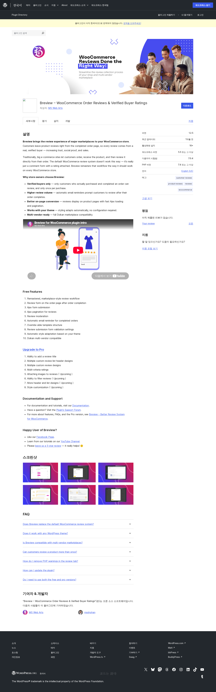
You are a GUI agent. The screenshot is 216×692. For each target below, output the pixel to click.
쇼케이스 (55, 643)
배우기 (93, 643)
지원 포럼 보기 (150, 248)
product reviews (175, 184)
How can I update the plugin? (39, 570)
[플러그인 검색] (43, 33)
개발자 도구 (95, 652)
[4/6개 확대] (54, 488)
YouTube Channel (70, 441)
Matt (171, 647)
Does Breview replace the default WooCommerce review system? (58, 524)
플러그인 (55, 652)
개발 (67, 120)
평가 (44, 120)
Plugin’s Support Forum (68, 409)
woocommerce (185, 190)
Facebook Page (45, 436)
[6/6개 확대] (129, 488)
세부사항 (30, 120)
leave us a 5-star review (48, 445)
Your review (148, 223)
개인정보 (16, 657)
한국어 (43, 673)
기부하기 (134, 652)
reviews (188, 184)
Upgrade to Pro (33, 349)
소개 (14, 643)
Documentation (80, 405)
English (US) (187, 171)
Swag (133, 657)
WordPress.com (177, 643)
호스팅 (15, 652)
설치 (56, 120)
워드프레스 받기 (202, 5)
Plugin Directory (19, 15)
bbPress (173, 652)
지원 (191, 120)
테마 (53, 647)
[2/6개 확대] (91, 466)
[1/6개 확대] (54, 466)
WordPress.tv (98, 657)
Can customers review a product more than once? (50, 552)
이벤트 (132, 647)
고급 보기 (147, 198)
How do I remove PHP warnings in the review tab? (50, 561)
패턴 (53, 657)
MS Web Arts (55, 108)
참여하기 (133, 643)
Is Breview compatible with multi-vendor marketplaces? (53, 542)
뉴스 (14, 647)
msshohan (89, 612)
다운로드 (187, 105)
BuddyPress (175, 657)
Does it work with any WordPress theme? (45, 533)
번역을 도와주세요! (132, 23)
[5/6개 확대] (91, 488)
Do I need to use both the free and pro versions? (49, 579)
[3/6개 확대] (129, 466)
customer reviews (184, 178)
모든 (191, 223)
